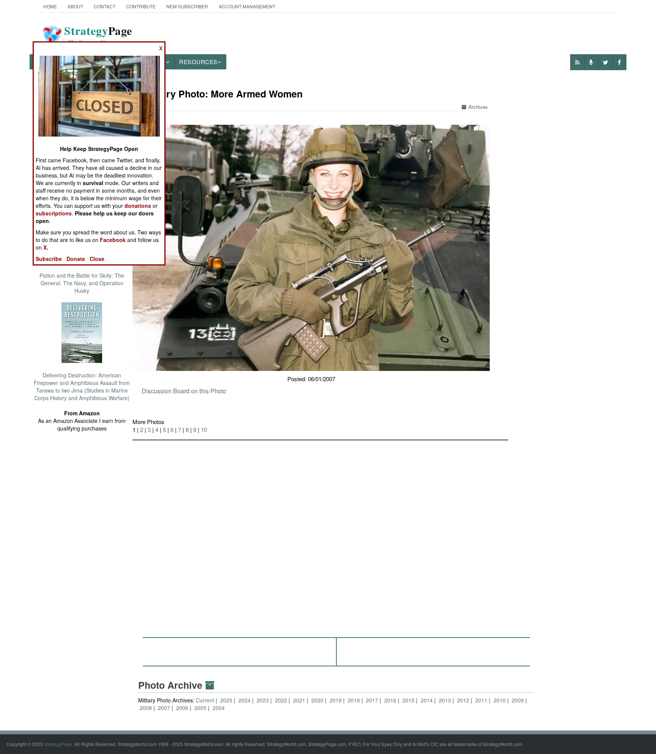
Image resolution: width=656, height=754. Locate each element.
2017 (372, 700)
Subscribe (49, 258)
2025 (226, 700)
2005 (200, 708)
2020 (317, 700)
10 (204, 430)
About (75, 6)
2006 (182, 708)
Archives (478, 106)
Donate (75, 258)
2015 (408, 700)
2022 (281, 700)
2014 (427, 700)
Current (206, 700)
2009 (518, 700)
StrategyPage (58, 744)
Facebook (113, 239)
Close (97, 258)
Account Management (247, 6)
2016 (390, 700)
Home (50, 6)
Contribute (141, 6)
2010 (500, 700)
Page (98, 35)
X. (45, 247)
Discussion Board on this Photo (184, 390)
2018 (354, 700)
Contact (104, 6)
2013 (445, 700)
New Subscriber (187, 6)
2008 (146, 708)
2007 (164, 708)
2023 (263, 700)
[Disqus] (336, 535)
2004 (219, 708)
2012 (463, 700)
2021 (299, 700)
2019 (336, 700)
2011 (481, 700)
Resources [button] (198, 62)
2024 (244, 700)
